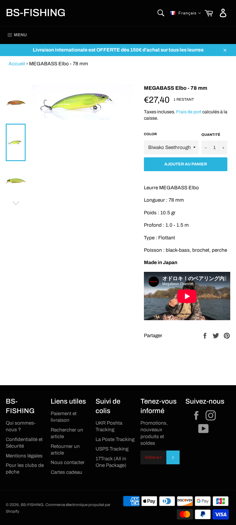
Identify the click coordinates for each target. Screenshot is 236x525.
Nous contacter (68, 462)
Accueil (17, 63)
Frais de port (188, 111)
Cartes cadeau (66, 472)
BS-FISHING (36, 12)
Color (150, 134)
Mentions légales (24, 456)
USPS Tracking (112, 449)
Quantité (210, 135)
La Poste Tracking (115, 439)
